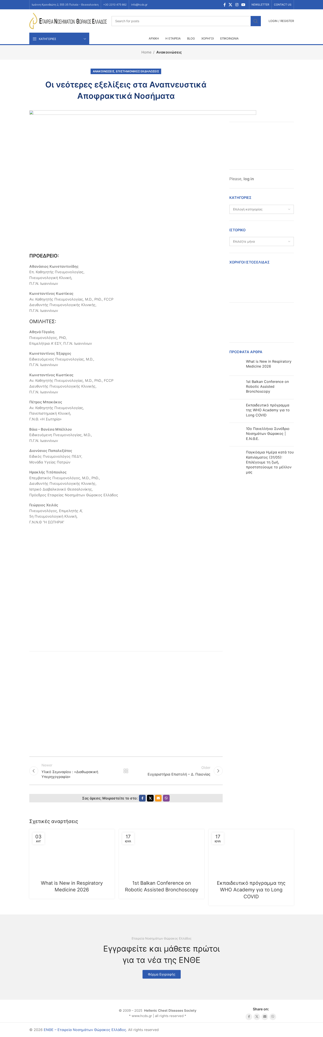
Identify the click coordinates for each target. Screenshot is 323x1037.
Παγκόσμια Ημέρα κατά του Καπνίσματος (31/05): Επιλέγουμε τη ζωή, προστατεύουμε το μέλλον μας (270, 462)
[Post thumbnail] (236, 365)
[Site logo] (68, 20)
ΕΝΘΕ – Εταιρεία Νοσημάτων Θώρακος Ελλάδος (85, 1029)
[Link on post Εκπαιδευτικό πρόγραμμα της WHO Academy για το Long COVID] (251, 851)
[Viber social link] (166, 798)
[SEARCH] (256, 21)
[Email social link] (158, 798)
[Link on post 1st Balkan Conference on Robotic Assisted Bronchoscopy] (161, 851)
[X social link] (230, 4)
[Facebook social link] (224, 4)
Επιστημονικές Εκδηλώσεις (137, 71)
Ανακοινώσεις (169, 52)
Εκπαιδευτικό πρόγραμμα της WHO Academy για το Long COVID (268, 410)
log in (249, 178)
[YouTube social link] (243, 4)
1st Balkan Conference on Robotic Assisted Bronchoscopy (267, 386)
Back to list (126, 770)
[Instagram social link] (237, 4)
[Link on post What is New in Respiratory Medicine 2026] (72, 851)
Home (146, 52)
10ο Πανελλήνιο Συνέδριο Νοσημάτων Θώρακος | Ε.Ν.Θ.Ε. (267, 433)
